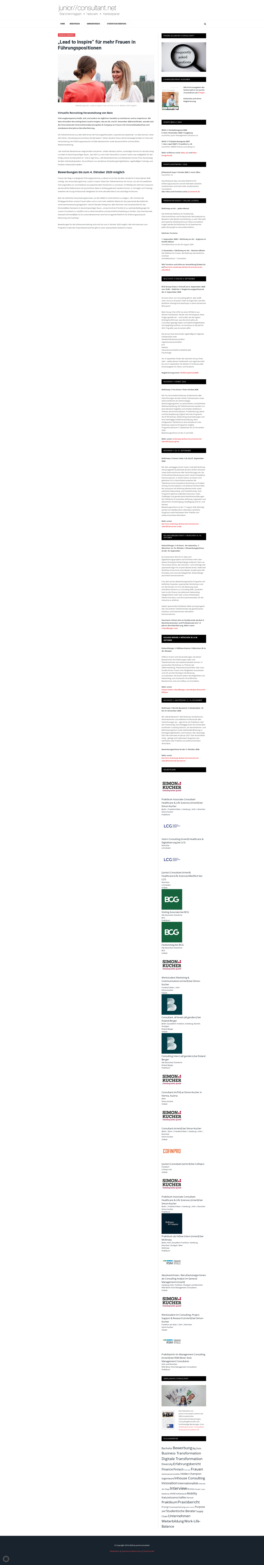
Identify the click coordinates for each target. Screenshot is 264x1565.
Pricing (165, 1507)
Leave (203, 1489)
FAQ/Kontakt (149, 1551)
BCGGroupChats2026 (189, 372)
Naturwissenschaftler (174, 1497)
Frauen (197, 1469)
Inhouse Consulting (189, 1478)
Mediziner (166, 1494)
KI (188, 1488)
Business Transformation (181, 1453)
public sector (189, 1507)
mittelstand (181, 1493)
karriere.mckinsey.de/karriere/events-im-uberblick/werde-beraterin (180, 759)
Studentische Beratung (116, 23)
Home (62, 23)
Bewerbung (182, 1447)
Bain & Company (67, 35)
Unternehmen (179, 1515)
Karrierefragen (93, 23)
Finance (167, 1469)
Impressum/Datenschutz (131, 1551)
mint (172, 1493)
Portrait (190, 1497)
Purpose (200, 1507)
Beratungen (75, 23)
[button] (6, 1559)
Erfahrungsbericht (187, 1464)
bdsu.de (184, 152)
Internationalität (188, 1483)
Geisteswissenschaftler (171, 1474)
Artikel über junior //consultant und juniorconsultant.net (191, 1428)
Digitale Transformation (182, 1458)
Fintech (178, 1469)
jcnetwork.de (194, 191)
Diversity (167, 1464)
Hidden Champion (190, 1473)
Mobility (192, 1493)
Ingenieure (168, 1478)
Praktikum (169, 1502)
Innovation (169, 1483)
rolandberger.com (170, 628)
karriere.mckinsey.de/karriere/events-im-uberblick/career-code (180, 525)
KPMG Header (195, 1489)
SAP (164, 1511)
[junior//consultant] (89, 10)
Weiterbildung (173, 1521)
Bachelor (167, 1448)
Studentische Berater (181, 1511)
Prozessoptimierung (176, 1507)
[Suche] (205, 24)
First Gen (187, 1470)
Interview (178, 1488)
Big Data (197, 1448)
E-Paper (201, 92)
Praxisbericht (189, 1502)
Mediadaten (115, 1551)
